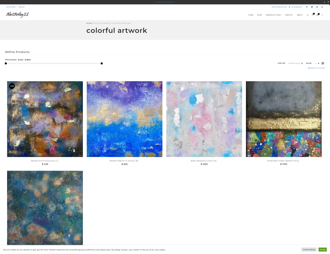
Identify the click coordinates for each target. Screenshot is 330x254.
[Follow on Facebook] (306, 7)
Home (250, 15)
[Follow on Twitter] (312, 7)
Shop (259, 15)
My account (10, 7)
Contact (289, 15)
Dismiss (324, 2)
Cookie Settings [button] (309, 249)
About (300, 15)
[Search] (322, 15)
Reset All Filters (317, 68)
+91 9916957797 (296, 7)
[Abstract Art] (17, 15)
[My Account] (307, 15)
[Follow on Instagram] (322, 7)
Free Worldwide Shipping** (165, 2)
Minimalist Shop (273, 15)
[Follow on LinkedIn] (317, 7)
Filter (323, 61)
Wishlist (22, 7)
